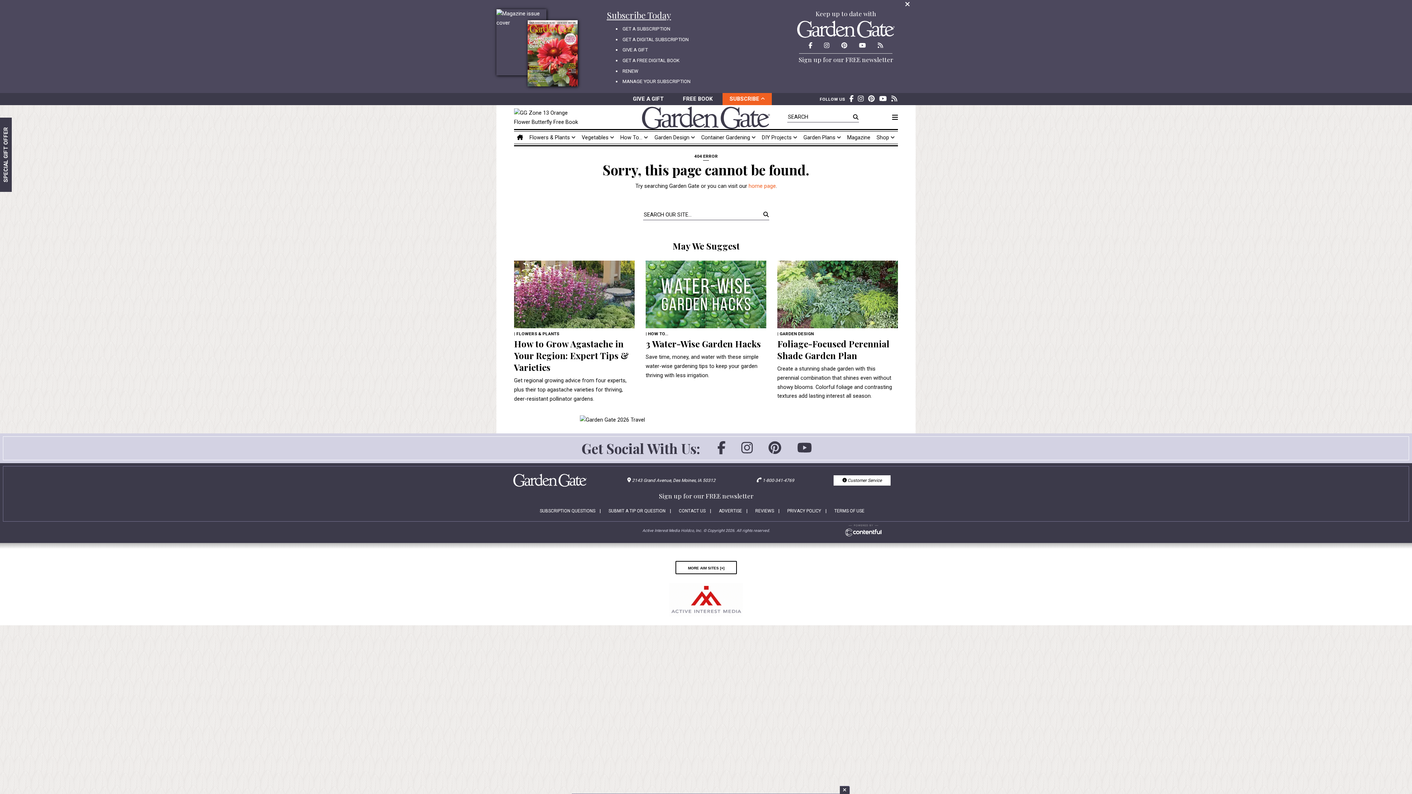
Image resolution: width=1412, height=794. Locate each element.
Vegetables (596, 137)
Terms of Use (849, 511)
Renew (630, 71)
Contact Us (692, 511)
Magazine (858, 137)
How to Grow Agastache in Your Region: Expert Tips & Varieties (571, 355)
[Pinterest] (775, 451)
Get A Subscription (646, 29)
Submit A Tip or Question (637, 511)
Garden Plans (820, 137)
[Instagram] (747, 451)
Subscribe (745, 99)
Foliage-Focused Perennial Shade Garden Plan (833, 349)
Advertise (730, 511)
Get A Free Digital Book (651, 60)
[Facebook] (721, 451)
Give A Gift (635, 50)
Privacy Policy (804, 511)
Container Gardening (726, 137)
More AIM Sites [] (706, 568)
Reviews (764, 511)
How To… (632, 137)
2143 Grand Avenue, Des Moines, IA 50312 (674, 480)
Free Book (698, 99)
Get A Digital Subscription (656, 39)
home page (762, 186)
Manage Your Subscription (657, 81)
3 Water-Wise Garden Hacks (703, 344)
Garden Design (673, 137)
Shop (884, 137)
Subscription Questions (567, 511)
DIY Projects (777, 137)
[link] (548, 117)
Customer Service (864, 480)
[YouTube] (804, 451)
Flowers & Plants (550, 137)
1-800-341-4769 (778, 480)
